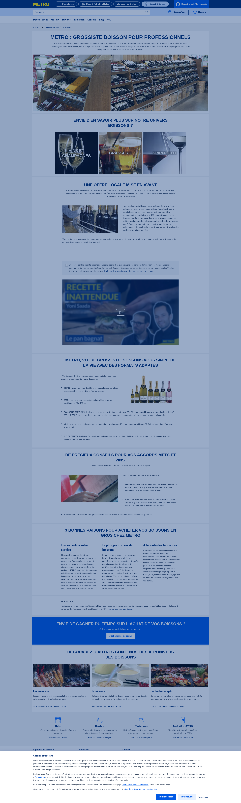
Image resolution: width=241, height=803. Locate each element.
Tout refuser (187, 797)
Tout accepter (166, 797)
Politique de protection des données (141, 789)
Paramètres (40, 777)
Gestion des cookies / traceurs (135, 785)
